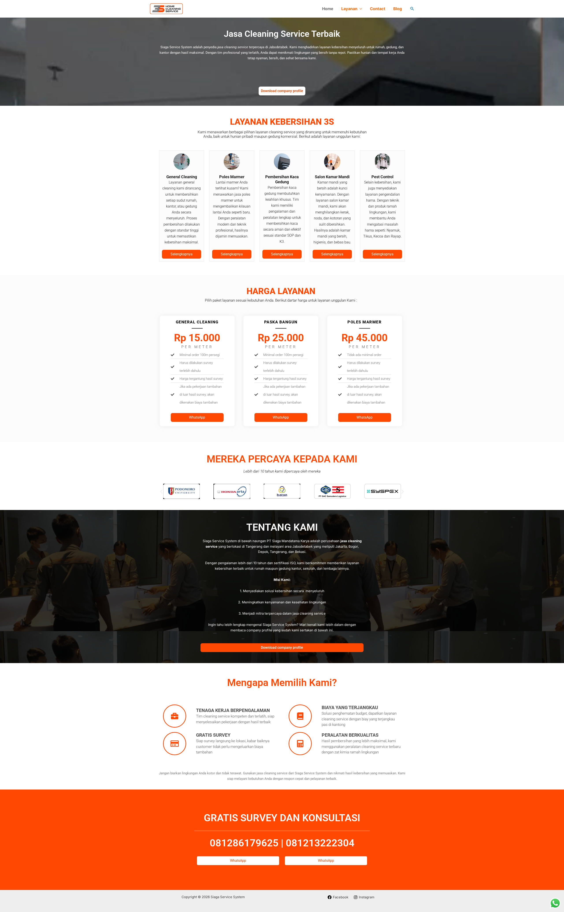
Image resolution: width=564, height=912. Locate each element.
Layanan (349, 8)
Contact (377, 8)
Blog (397, 8)
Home (327, 8)
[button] (359, 9)
